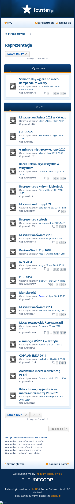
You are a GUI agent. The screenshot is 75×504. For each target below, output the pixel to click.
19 (65, 269)
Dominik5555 (45, 171)
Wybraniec (44, 135)
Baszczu (43, 326)
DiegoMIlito (44, 190)
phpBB (34, 489)
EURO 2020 (26, 132)
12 (58, 178)
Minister (43, 310)
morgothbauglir (47, 396)
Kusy (41, 238)
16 (65, 93)
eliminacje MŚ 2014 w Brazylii (38, 341)
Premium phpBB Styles (49, 473)
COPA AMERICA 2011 (32, 355)
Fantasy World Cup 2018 (35, 250)
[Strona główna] (37, 9)
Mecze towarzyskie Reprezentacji (41, 322)
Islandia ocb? (27, 292)
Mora (41, 120)
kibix (41, 153)
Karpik (42, 253)
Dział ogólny (27, 89)
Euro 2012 (25, 262)
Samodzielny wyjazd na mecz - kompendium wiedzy (39, 81)
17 (58, 269)
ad (40, 86)
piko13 (42, 280)
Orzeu (42, 296)
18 (61, 269)
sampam (43, 223)
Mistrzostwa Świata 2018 (35, 235)
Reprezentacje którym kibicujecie (41, 186)
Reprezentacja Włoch (33, 219)
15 (61, 93)
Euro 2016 (25, 277)
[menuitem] (8, 22)
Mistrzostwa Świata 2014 (35, 307)
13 (54, 93)
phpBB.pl (56, 495)
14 (58, 93)
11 (54, 178)
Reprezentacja (18, 45)
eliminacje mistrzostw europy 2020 (42, 149)
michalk (43, 359)
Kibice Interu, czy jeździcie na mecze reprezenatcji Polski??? (38, 391)
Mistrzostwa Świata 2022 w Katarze (42, 117)
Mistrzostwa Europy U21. (35, 204)
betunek (43, 207)
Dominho (43, 378)
